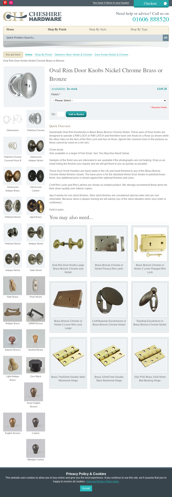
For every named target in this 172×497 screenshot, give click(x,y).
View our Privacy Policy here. (102, 481)
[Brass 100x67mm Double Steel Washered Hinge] (109, 356)
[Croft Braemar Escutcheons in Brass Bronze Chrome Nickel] (109, 300)
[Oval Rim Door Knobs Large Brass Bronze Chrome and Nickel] (68, 244)
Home (10, 29)
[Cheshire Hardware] (32, 16)
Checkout (150, 3)
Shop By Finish (43, 54)
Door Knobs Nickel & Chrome (111, 54)
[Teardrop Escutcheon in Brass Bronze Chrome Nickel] (150, 300)
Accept (86, 488)
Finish (55, 94)
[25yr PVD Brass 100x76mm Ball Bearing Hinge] (150, 356)
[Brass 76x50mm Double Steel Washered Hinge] (68, 356)
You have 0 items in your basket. (111, 2)
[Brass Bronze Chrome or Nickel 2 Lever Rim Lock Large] (68, 300)
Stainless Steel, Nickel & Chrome (73, 54)
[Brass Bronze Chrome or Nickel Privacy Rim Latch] (109, 244)
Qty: (53, 114)
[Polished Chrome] (24, 67)
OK (166, 37)
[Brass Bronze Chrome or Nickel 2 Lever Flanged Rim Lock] (150, 244)
